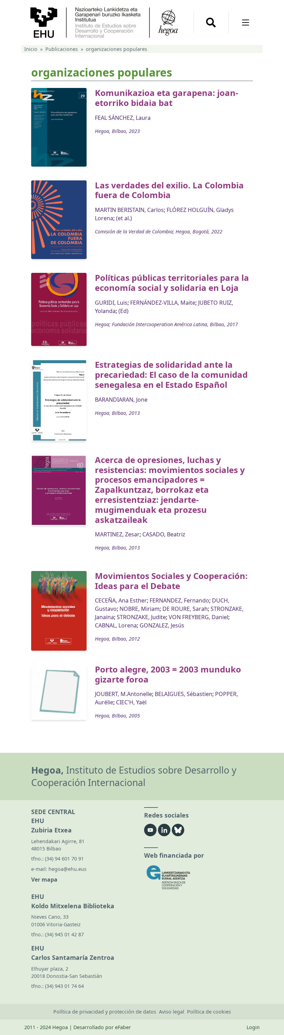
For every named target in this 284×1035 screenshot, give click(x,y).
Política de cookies (209, 1011)
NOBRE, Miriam (139, 609)
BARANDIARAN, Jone (121, 399)
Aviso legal (171, 1011)
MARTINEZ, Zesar (117, 534)
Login (253, 1027)
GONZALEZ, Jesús (162, 625)
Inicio (30, 49)
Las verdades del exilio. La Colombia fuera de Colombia (169, 190)
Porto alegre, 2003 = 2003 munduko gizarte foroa (168, 674)
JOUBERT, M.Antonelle (123, 694)
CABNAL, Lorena (116, 625)
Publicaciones (61, 49)
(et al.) (124, 218)
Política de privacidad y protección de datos (104, 1011)
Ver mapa (44, 879)
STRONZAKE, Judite (141, 617)
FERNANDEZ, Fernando (179, 600)
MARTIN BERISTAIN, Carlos (129, 210)
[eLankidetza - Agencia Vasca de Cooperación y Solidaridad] (198, 877)
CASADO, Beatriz (163, 534)
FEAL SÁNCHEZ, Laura (123, 118)
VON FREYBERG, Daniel (198, 617)
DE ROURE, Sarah (185, 609)
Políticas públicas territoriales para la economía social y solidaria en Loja (172, 282)
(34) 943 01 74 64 (64, 986)
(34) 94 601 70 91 (64, 858)
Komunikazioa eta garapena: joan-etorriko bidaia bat (166, 97)
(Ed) (123, 311)
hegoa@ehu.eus (67, 869)
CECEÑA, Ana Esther (121, 600)
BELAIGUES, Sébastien (183, 694)
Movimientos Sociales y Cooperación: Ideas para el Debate (171, 580)
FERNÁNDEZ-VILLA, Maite (162, 302)
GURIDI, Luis (111, 302)
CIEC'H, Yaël (131, 702)
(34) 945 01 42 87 (64, 934)
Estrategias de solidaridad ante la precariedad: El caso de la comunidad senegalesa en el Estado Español (171, 374)
